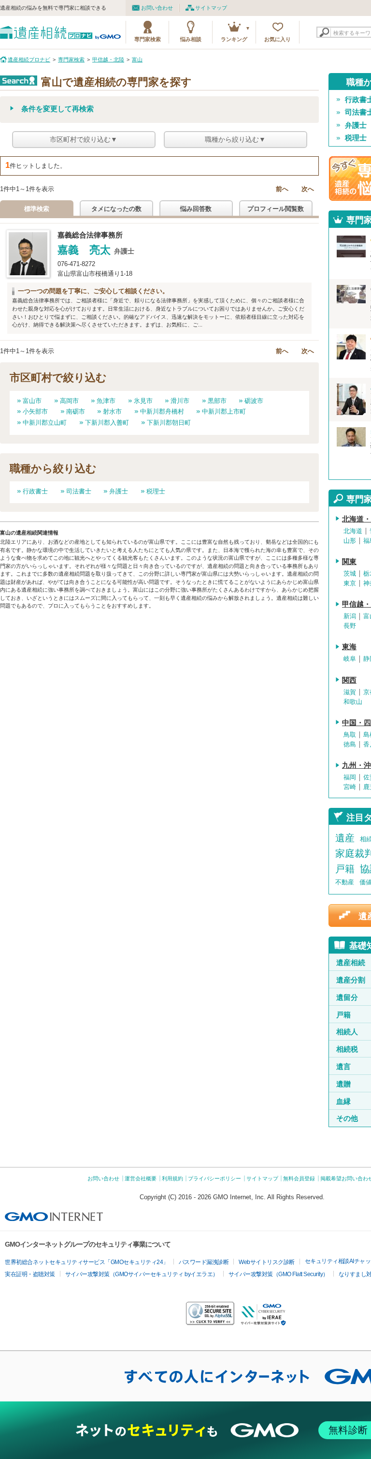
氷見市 (143, 400)
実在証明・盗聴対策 (30, 1274)
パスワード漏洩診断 (204, 1262)
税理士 (155, 491)
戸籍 (345, 868)
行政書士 (35, 491)
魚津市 (106, 400)
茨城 (349, 573)
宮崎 (349, 787)
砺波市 (253, 400)
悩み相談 (190, 39)
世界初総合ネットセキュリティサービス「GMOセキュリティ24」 (87, 1262)
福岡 (349, 777)
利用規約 (172, 1178)
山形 (349, 540)
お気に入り (277, 39)
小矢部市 (35, 411)
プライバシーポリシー (214, 1178)
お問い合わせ (157, 8)
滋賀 (349, 692)
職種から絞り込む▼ (235, 139)
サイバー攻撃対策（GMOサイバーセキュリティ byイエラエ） (141, 1274)
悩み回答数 (196, 208)
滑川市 (180, 400)
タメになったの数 (116, 208)
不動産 (344, 882)
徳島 (349, 744)
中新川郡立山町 (45, 422)
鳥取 (349, 734)
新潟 (349, 616)
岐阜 (349, 658)
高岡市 (69, 400)
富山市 (32, 400)
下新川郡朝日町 (169, 422)
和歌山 (352, 702)
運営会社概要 (141, 1178)
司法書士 (78, 491)
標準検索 (36, 208)
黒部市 (217, 400)
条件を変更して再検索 (57, 109)
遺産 (345, 838)
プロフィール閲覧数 (275, 208)
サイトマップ (211, 8)
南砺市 (75, 411)
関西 (349, 680)
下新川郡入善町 (107, 422)
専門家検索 (147, 39)
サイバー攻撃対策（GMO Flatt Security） (278, 1274)
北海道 (352, 531)
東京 (349, 583)
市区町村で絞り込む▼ (83, 139)
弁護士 (118, 491)
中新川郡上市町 (224, 411)
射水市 (112, 411)
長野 (349, 626)
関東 (349, 562)
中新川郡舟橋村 (162, 411)
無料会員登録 (299, 1178)
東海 (349, 647)
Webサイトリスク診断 (267, 1262)
